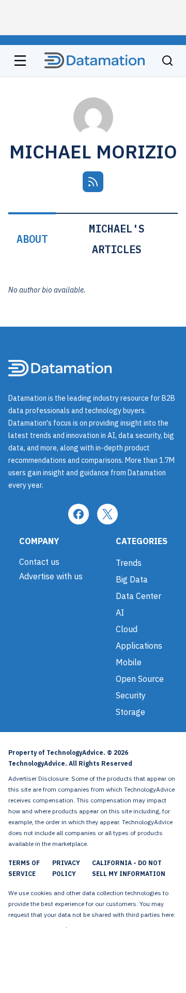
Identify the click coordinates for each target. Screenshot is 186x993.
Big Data (132, 579)
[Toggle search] (167, 60)
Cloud (126, 629)
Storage (130, 712)
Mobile (129, 662)
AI (120, 612)
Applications (139, 645)
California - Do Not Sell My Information (128, 868)
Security (131, 695)
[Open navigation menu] (20, 60)
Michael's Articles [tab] (117, 239)
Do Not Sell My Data (37, 925)
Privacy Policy (66, 868)
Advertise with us (51, 576)
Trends (129, 563)
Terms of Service (24, 868)
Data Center (138, 596)
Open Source (140, 679)
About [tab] (32, 239)
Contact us (39, 562)
